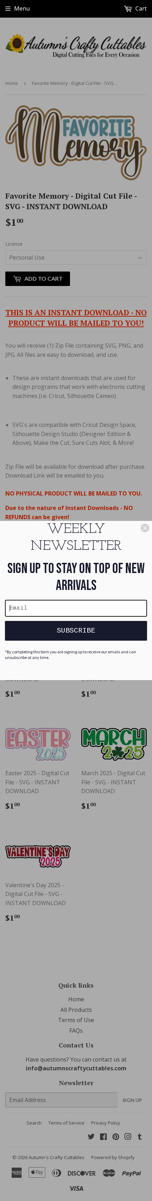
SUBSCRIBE (76, 631)
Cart (140, 8)
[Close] (145, 528)
